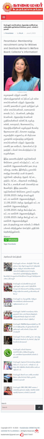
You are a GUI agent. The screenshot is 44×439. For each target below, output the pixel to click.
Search (3, 403)
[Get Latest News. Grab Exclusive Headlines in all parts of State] (22, 7)
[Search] (39, 407)
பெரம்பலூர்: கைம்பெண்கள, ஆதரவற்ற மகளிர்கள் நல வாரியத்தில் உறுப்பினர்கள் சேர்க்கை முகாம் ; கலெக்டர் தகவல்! (21, 27)
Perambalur (9, 33)
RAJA (21, 33)
